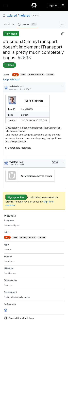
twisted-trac (16, 86)
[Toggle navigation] (5, 5)
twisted (12, 15)
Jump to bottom (11, 79)
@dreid (29, 100)
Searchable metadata (19, 147)
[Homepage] (34, 5)
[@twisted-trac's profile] (6, 87)
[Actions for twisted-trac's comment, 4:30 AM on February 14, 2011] (62, 162)
